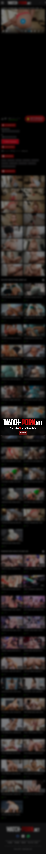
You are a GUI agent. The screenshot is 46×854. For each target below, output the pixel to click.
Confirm (23, 433)
